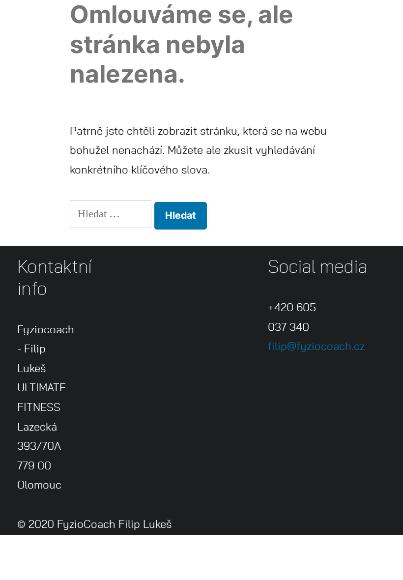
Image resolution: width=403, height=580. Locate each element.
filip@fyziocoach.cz (316, 346)
